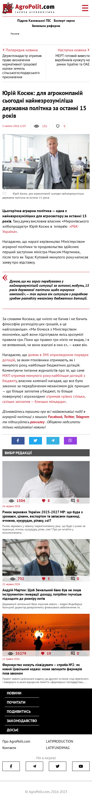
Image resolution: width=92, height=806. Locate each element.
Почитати (16, 702)
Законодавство (22, 720)
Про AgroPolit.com (16, 741)
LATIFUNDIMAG (58, 747)
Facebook (55, 416)
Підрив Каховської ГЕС (34, 20)
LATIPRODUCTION (59, 741)
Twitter (69, 416)
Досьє (12, 730)
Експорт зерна (64, 20)
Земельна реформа (46, 26)
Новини (14, 693)
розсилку (38, 421)
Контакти (9, 747)
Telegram (82, 416)
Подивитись (19, 711)
